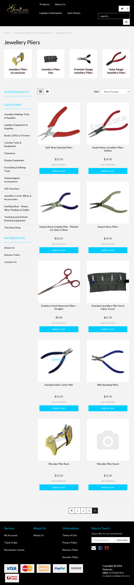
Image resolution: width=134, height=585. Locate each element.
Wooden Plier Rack (59, 463)
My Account (10, 535)
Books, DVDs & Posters (17, 135)
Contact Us (10, 261)
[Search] (126, 22)
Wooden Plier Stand (108, 463)
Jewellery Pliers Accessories (18, 71)
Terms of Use (69, 535)
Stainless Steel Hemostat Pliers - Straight (59, 307)
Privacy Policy (69, 542)
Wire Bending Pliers (108, 384)
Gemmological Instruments (12, 180)
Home (7, 32)
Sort (96, 91)
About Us (60, 4)
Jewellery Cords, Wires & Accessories (17, 197)
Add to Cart (58, 170)
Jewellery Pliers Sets (50, 71)
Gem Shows (73, 12)
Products (45, 4)
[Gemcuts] (18, 8)
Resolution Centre (14, 549)
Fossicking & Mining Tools (15, 169)
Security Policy (70, 557)
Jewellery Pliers (63, 32)
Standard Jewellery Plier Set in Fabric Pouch (107, 307)
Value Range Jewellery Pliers (116, 71)
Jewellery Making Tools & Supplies (33, 32)
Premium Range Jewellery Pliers (83, 71)
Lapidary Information (51, 12)
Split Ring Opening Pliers (58, 147)
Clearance (9, 153)
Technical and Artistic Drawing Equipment (16, 218)
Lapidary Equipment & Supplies (16, 126)
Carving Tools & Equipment (12, 144)
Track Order (10, 542)
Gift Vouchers (12, 188)
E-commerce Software (112, 576)
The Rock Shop (12, 227)
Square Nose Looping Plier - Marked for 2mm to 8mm (58, 228)
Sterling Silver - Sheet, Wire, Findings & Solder (16, 208)
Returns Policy (12, 254)
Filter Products (16, 91)
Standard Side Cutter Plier (58, 384)
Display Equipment (14, 160)
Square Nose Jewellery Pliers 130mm (108, 149)
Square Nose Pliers (108, 226)
